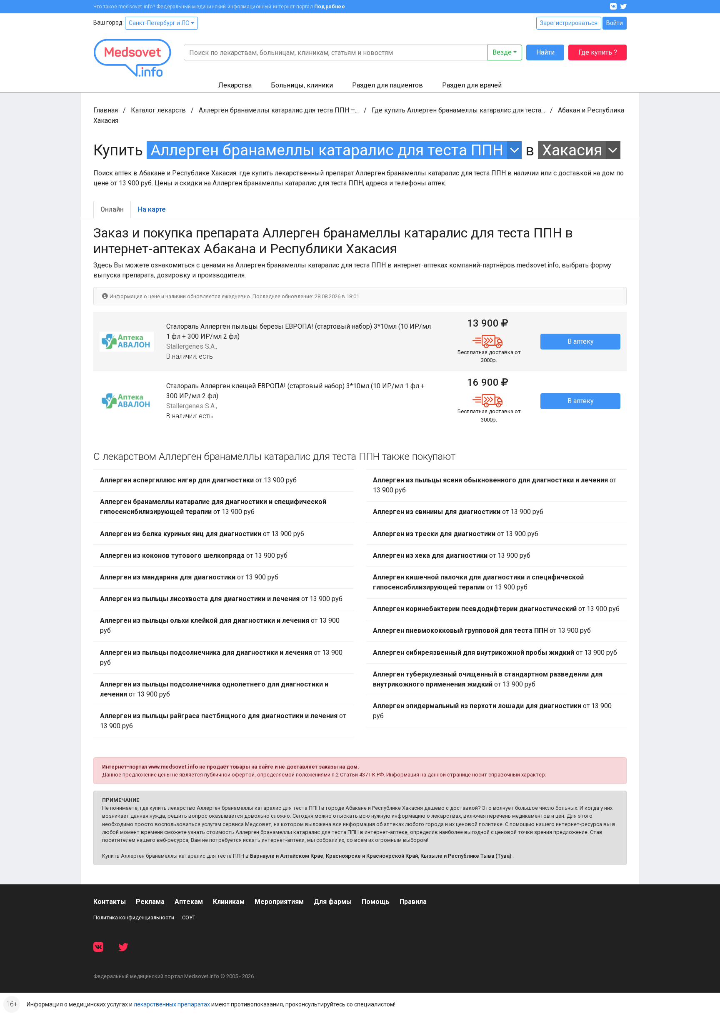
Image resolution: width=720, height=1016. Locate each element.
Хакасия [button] (572, 150)
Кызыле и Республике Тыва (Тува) (465, 856)
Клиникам (229, 902)
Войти (614, 23)
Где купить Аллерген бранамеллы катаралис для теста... (458, 110)
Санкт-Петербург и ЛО (160, 23)
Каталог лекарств (158, 110)
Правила (413, 902)
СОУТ (188, 917)
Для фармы (333, 902)
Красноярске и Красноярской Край (372, 856)
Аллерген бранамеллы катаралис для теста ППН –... (279, 110)
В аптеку (581, 341)
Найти (545, 52)
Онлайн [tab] (112, 209)
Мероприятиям (279, 902)
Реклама (150, 902)
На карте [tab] (151, 209)
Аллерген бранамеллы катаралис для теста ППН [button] (326, 150)
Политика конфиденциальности (133, 917)
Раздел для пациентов (387, 85)
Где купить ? (597, 52)
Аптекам (189, 902)
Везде (502, 52)
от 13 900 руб (198, 480)
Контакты (109, 902)
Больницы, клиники (302, 85)
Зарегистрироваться (569, 23)
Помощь (376, 902)
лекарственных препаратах (172, 1004)
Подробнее (329, 7)
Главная (105, 110)
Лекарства (235, 85)
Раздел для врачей (472, 85)
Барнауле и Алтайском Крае (286, 856)
